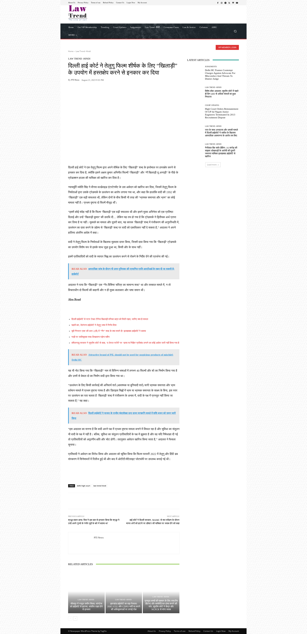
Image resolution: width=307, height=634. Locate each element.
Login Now (220, 631)
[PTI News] (81, 543)
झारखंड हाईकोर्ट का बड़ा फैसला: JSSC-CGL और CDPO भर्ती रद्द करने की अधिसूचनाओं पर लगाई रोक (123, 606)
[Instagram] (222, 3)
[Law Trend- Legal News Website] (91, 12)
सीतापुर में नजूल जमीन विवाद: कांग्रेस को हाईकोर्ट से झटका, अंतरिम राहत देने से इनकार (86, 606)
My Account (233, 631)
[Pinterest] (101, 90)
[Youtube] (237, 3)
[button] (235, 31)
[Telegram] (225, 3)
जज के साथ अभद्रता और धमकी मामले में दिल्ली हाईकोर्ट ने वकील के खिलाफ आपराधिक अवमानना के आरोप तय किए (221, 133)
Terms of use (179, 631)
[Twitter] (229, 3)
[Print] (93, 90)
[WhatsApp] (78, 90)
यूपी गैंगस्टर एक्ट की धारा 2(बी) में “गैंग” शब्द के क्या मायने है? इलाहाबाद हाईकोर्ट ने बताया (108, 331)
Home (71, 51)
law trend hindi (99, 485)
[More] (108, 90)
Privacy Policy (165, 631)
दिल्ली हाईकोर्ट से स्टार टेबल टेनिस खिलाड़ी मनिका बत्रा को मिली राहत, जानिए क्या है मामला (109, 319)
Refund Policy (194, 631)
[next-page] (75, 618)
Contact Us (208, 631)
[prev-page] (70, 618)
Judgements (211, 66)
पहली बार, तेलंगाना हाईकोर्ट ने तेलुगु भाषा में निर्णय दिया (93, 325)
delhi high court (83, 485)
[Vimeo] (233, 3)
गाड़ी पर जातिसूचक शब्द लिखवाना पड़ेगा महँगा (90, 337)
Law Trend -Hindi (83, 51)
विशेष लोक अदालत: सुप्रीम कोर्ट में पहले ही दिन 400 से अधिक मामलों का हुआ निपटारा (221, 94)
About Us (152, 631)
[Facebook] (218, 3)
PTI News (75, 80)
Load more (212, 164)
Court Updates (212, 105)
